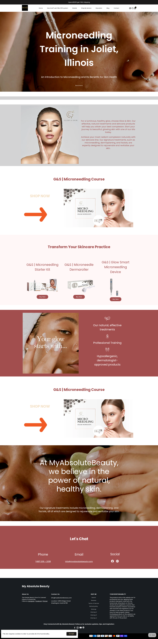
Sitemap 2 (94, 612)
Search (94, 597)
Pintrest (45, 601)
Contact (116, 8)
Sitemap (93, 609)
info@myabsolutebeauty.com (79, 561)
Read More (79, 85)
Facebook (39, 601)
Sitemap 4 (93, 618)
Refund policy (93, 606)
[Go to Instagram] (77, 628)
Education (99, 8)
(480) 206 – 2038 (43, 561)
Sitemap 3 (94, 615)
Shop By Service (86, 8)
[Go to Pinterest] (83, 628)
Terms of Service (93, 603)
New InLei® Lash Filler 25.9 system (57, 8)
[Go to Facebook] (75, 628)
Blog (108, 8)
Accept (71, 634)
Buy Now (42, 297)
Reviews (93, 600)
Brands (75, 8)
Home (41, 8)
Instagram (31, 601)
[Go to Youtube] (80, 628)
